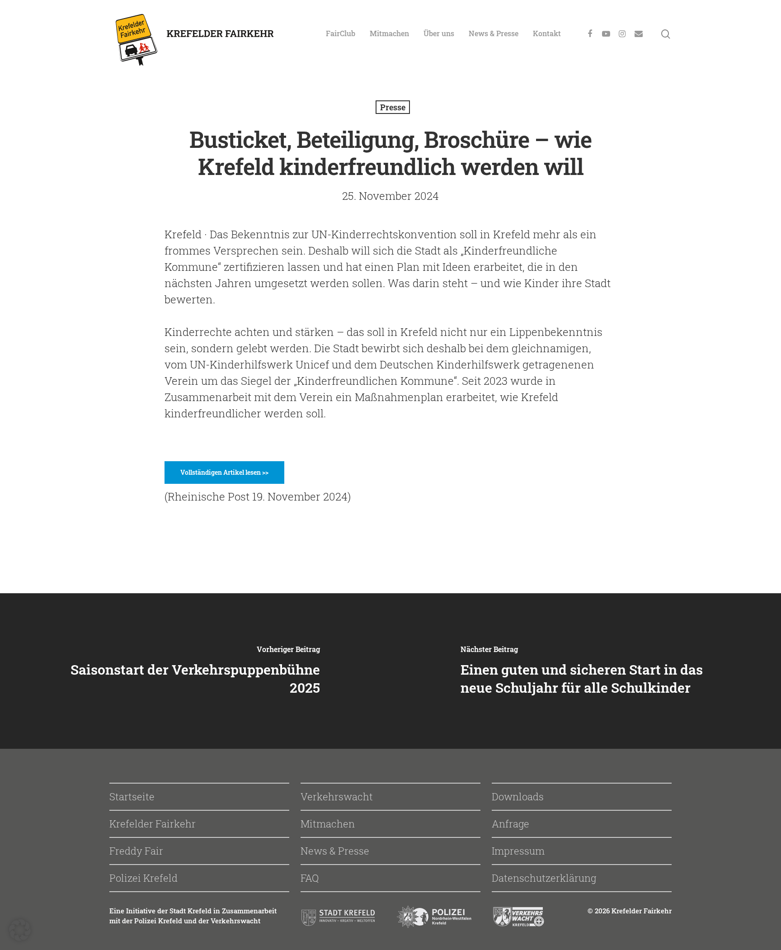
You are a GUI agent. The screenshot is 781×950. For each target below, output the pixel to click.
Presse (392, 107)
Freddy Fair (136, 850)
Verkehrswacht (337, 796)
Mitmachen (389, 33)
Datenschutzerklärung (544, 877)
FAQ (310, 877)
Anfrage (510, 823)
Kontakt (547, 33)
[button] (20, 930)
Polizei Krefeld (143, 877)
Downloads (518, 796)
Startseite (132, 796)
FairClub (340, 33)
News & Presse (493, 33)
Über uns (438, 33)
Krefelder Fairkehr (152, 823)
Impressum (518, 850)
